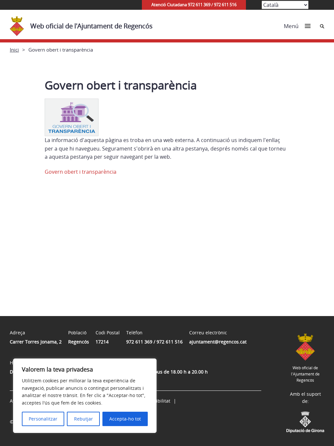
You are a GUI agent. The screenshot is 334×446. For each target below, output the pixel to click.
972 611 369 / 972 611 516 (154, 342)
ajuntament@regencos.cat (218, 342)
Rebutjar (83, 419)
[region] (85, 395)
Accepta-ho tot (125, 419)
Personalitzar (43, 419)
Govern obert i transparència (80, 171)
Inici (14, 49)
